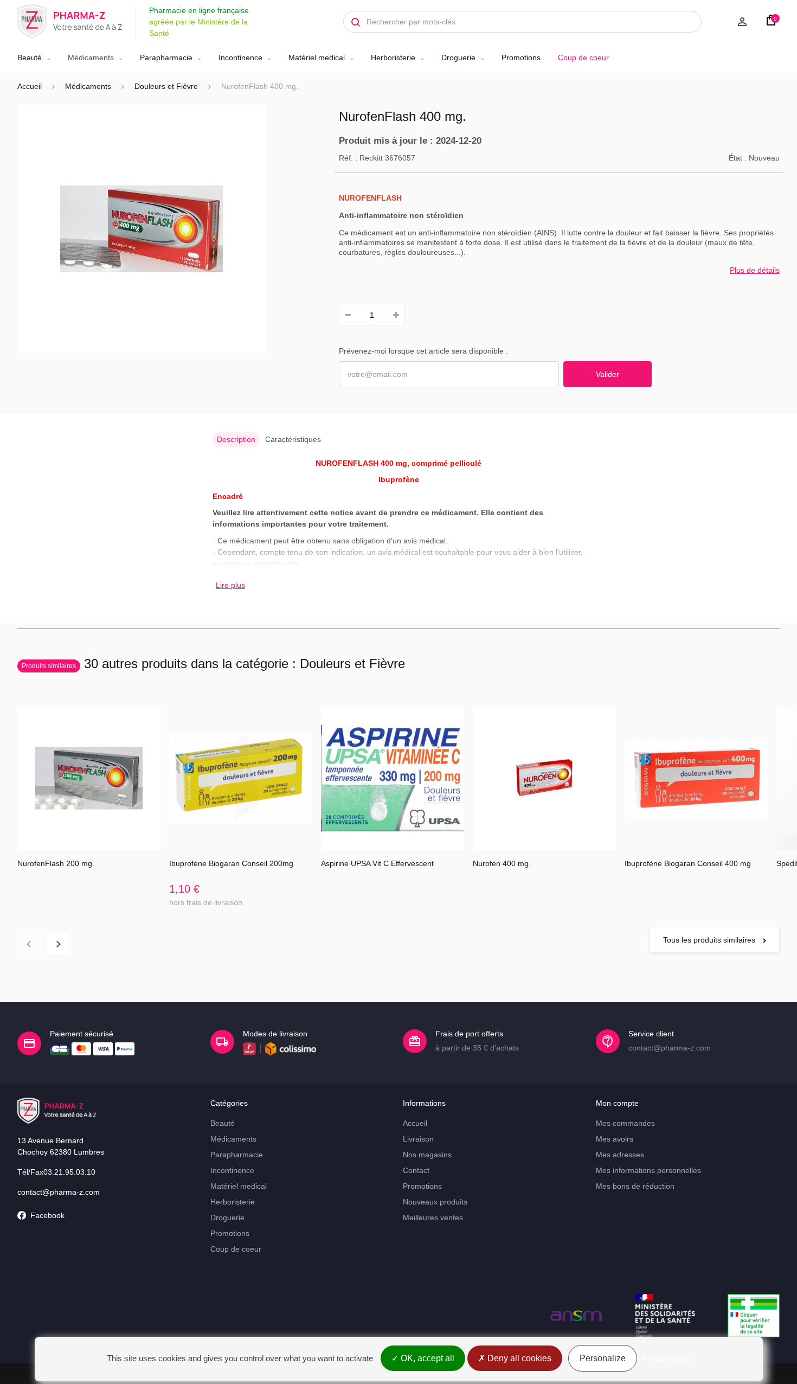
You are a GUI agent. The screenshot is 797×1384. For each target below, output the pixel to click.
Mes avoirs (614, 1139)
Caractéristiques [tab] (293, 439)
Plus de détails (755, 270)
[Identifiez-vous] (729, 21)
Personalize (603, 1358)
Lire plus (230, 585)
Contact (416, 1170)
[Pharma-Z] (70, 21)
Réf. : (348, 157)
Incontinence (240, 57)
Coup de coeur (583, 57)
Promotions (521, 57)
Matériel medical (316, 57)
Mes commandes (625, 1123)
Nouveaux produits (435, 1201)
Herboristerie (393, 57)
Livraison (418, 1139)
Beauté (29, 57)
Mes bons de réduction (635, 1186)
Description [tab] (236, 439)
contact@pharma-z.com (58, 1192)
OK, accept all (426, 1358)
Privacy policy (667, 1358)
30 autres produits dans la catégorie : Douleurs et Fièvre (213, 663)
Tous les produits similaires (710, 940)
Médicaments (91, 57)
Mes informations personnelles (648, 1170)
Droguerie (458, 57)
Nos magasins (427, 1154)
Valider (607, 374)
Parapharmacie (166, 57)
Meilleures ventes (433, 1217)
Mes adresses (620, 1154)
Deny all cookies (518, 1358)
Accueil (29, 86)
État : (738, 157)
